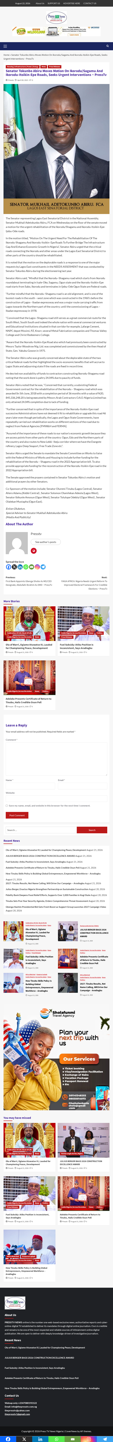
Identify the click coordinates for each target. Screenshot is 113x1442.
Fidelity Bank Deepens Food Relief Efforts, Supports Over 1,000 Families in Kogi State (48, 895)
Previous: (29, 581)
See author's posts (45, 542)
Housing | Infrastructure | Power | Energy (22, 66)
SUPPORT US (54, 3)
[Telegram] (43, 566)
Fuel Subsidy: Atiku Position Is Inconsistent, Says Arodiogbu (76, 646)
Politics (99, 633)
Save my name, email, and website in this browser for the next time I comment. (49, 805)
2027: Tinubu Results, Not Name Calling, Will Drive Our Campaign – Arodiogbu (45, 883)
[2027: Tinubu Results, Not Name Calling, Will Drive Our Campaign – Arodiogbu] (68, 983)
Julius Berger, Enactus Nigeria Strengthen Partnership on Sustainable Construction (47, 889)
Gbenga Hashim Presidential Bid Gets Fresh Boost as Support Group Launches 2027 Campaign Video (56, 907)
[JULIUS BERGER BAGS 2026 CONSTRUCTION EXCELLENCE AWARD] (68, 931)
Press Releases (54, 66)
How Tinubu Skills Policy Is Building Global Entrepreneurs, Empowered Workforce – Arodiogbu (53, 873)
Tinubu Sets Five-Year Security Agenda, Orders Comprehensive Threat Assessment (47, 901)
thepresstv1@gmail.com (17, 1414)
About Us (40, 3)
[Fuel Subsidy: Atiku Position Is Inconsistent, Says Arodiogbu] (84, 623)
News (44, 66)
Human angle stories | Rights (89, 926)
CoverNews (71, 1431)
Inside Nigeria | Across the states (19, 637)
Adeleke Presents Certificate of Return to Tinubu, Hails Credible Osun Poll (28, 700)
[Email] (31, 566)
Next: (84, 583)
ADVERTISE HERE (71, 3)
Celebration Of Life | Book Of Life (19, 633)
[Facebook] (8, 566)
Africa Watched (30, 974)
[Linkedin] (20, 566)
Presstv (11, 80)
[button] (6, 46)
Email (61, 780)
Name (9, 780)
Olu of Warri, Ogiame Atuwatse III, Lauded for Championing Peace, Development (29, 646)
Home (6, 55)
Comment (11, 739)
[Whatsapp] (25, 566)
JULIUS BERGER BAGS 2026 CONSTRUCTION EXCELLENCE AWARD (40, 856)
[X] (14, 566)
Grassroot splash (41, 974)
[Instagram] (37, 566)
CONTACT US (89, 3)
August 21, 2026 (23, 652)
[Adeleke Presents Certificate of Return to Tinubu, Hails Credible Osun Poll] (29, 677)
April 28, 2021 (22, 80)
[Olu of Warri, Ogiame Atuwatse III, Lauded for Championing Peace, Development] (29, 623)
